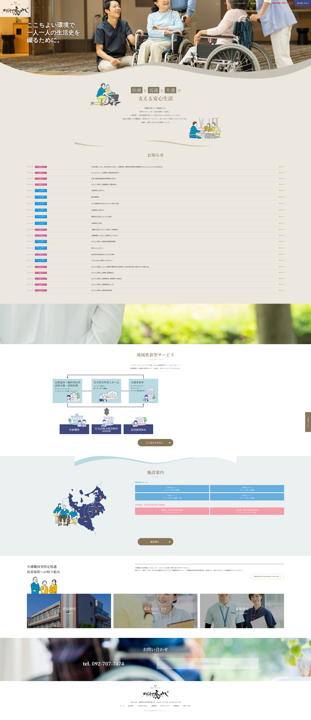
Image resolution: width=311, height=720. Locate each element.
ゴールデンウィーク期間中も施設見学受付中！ (105, 173)
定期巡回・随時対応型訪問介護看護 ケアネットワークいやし (172, 511)
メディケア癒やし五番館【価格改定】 (102, 273)
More (280, 166)
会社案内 (227, 3)
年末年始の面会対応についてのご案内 (102, 254)
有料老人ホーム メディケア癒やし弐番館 (247, 488)
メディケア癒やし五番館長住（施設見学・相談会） (106, 278)
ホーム (218, 3)
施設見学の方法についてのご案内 (101, 216)
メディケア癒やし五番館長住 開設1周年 (103, 184)
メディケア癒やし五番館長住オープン (102, 284)
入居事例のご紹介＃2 (97, 190)
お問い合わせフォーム (209, 663)
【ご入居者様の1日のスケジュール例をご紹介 (105, 203)
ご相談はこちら (308, 422)
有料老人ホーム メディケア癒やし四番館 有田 (172, 497)
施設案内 (254, 3)
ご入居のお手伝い (240, 3)
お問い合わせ (303, 3)
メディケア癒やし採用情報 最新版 (101, 290)
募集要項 (242, 610)
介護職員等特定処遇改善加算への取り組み (266, 576)
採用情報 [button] (264, 3)
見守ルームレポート (97, 248)
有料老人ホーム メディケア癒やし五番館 (247, 497)
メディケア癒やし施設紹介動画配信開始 (103, 241)
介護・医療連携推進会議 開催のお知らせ (103, 178)
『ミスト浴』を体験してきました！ (102, 260)
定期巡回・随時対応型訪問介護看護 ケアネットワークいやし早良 (247, 511)
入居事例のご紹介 (96, 223)
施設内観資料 (95, 197)
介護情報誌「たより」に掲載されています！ (104, 235)
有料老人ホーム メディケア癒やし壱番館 (172, 488)
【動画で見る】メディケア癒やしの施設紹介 (104, 229)
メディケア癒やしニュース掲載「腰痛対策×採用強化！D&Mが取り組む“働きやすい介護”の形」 (120, 267)
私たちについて (155, 610)
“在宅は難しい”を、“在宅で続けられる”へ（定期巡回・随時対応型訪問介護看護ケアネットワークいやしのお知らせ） (127, 167)
